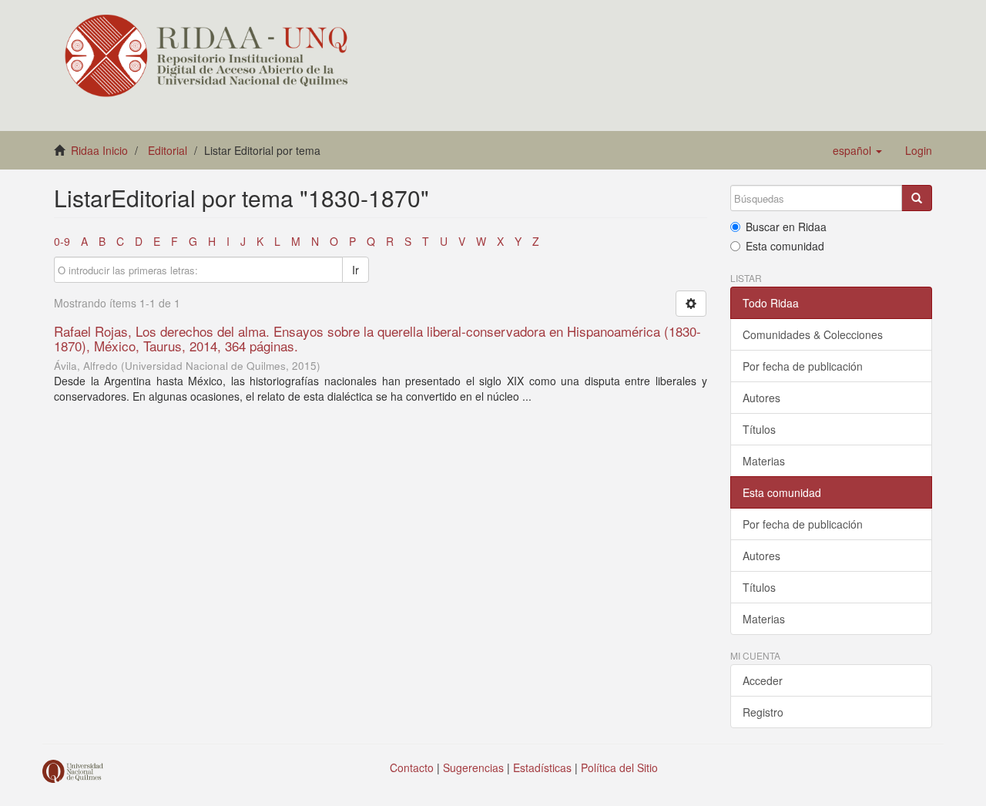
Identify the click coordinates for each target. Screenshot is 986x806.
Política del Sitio (619, 767)
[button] (857, 150)
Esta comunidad (785, 246)
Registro (763, 712)
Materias (764, 460)
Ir (355, 269)
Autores (761, 397)
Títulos (759, 429)
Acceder (763, 680)
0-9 (62, 241)
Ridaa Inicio (99, 150)
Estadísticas (542, 767)
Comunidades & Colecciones (813, 334)
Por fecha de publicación (803, 366)
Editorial (167, 150)
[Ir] (916, 198)
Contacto (412, 767)
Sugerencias (473, 767)
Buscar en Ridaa (786, 226)
